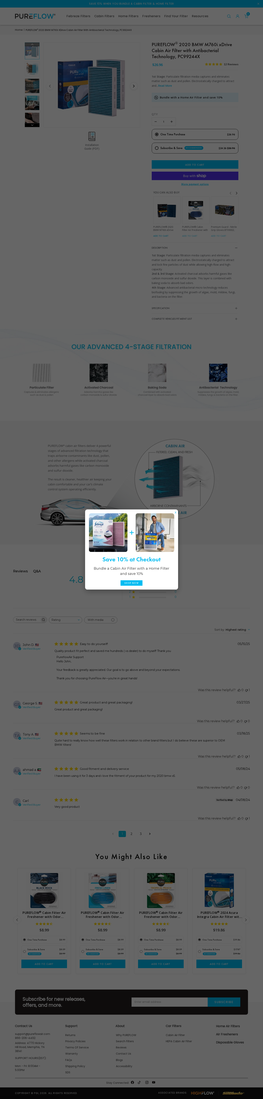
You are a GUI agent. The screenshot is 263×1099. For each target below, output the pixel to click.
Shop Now (131, 583)
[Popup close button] (175, 512)
